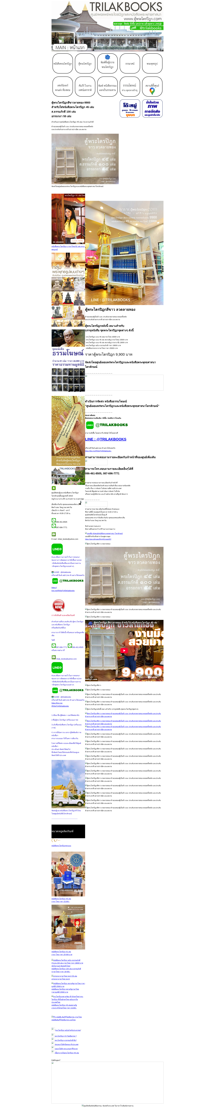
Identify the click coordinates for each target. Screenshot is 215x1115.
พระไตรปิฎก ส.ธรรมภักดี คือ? (65, 1040)
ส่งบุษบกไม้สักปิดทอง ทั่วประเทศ (66, 1044)
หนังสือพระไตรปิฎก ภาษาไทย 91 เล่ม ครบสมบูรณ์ (68, 247)
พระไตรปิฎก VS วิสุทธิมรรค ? (65, 1036)
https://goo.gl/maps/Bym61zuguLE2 (98, 539)
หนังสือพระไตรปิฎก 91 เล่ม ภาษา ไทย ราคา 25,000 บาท (62, 953)
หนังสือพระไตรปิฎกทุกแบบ (61, 846)
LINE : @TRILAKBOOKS (105, 439)
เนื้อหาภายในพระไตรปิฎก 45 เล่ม (67, 1053)
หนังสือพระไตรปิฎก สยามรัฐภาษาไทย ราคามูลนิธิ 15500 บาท (65, 990)
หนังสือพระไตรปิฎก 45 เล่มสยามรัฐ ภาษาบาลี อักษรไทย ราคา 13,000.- (64, 1006)
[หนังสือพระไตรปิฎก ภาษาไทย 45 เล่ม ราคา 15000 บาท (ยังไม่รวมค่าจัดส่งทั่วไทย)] (68, 896)
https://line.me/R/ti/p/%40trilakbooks (98, 451)
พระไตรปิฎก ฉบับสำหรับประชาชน (68, 1030)
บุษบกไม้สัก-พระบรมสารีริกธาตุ (66, 1049)
